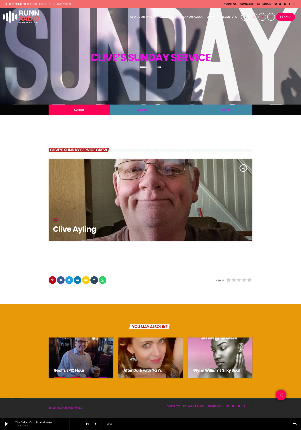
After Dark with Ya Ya (143, 370)
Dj (55, 220)
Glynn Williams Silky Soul (216, 370)
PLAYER (285, 16)
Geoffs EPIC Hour (69, 370)
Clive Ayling (74, 229)
